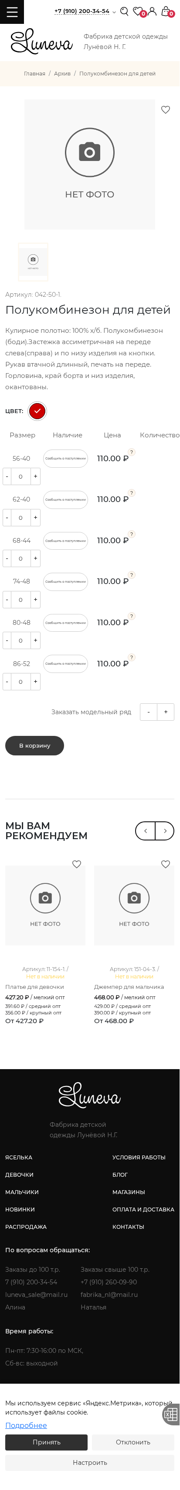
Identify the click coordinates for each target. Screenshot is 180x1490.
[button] (152, 11)
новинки (20, 1209)
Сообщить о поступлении (65, 458)
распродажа (26, 1227)
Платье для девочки (34, 987)
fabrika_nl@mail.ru (109, 1295)
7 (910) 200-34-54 (31, 1282)
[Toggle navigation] (12, 12)
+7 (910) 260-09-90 (109, 1282)
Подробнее (26, 1425)
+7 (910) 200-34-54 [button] (81, 10)
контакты (128, 1227)
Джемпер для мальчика (129, 987)
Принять (47, 1442)
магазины (128, 1192)
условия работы (139, 1157)
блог (120, 1175)
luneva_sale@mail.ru (36, 1295)
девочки (19, 1175)
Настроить (90, 1463)
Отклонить (133, 1442)
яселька (18, 1157)
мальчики (22, 1192)
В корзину (34, 745)
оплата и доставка (143, 1209)
